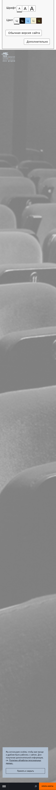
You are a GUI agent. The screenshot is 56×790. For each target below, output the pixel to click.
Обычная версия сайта (23, 32)
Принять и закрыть (25, 771)
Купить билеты (47, 786)
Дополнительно (37, 41)
